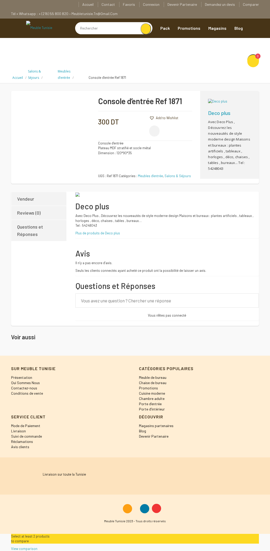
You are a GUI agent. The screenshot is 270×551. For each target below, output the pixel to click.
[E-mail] (154, 131)
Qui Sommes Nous (25, 382)
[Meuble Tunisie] (39, 27)
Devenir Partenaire (182, 4)
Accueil (88, 4)
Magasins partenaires (156, 425)
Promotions (189, 28)
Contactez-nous (24, 388)
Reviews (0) (29, 213)
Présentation (21, 377)
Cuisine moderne (152, 393)
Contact (108, 4)
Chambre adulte (152, 398)
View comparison (24, 549)
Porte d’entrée (150, 404)
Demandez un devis (220, 4)
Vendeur (25, 199)
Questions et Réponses (30, 230)
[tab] (39, 199)
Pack (165, 28)
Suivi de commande (26, 436)
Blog (238, 28)
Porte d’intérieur (152, 409)
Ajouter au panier (187, 103)
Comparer (251, 4)
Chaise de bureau (152, 382)
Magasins (217, 28)
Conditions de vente (27, 393)
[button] (141, 117)
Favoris (129, 4)
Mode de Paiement (25, 425)
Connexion (151, 4)
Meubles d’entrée (150, 176)
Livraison (18, 431)
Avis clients (20, 446)
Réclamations (22, 441)
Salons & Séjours (178, 176)
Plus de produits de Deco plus (97, 233)
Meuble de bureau (152, 377)
